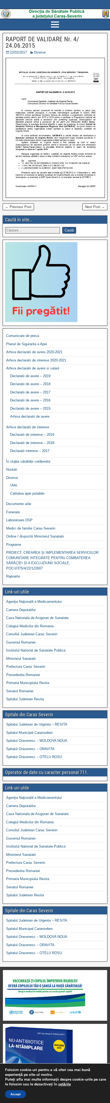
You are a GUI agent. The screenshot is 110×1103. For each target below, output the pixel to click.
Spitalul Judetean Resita (25, 699)
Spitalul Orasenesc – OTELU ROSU (34, 757)
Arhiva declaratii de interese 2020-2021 (36, 360)
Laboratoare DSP (19, 520)
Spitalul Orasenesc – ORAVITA (30, 749)
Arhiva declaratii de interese (27, 427)
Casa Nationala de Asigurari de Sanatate (37, 618)
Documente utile (18, 504)
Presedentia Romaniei (23, 675)
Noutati (11, 469)
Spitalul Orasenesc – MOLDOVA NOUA (36, 741)
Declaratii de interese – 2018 (32, 443)
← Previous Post (18, 207)
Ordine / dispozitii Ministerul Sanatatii (35, 536)
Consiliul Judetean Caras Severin (31, 634)
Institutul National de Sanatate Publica (35, 650)
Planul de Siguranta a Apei (26, 344)
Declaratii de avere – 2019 (30, 376)
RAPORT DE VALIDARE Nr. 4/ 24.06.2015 (42, 42)
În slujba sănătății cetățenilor (28, 461)
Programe (13, 545)
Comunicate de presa (22, 336)
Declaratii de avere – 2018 (30, 384)
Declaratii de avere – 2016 (30, 400)
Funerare (13, 512)
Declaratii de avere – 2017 (30, 392)
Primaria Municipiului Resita (27, 683)
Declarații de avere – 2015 (30, 408)
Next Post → (95, 207)
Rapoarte (13, 576)
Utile (13, 485)
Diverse (40, 52)
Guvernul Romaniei (21, 642)
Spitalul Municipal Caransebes (29, 733)
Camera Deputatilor (21, 610)
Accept (15, 1094)
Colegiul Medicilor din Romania (30, 626)
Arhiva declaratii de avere (29, 416)
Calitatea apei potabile (27, 493)
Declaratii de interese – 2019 (32, 435)
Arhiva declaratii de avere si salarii (32, 368)
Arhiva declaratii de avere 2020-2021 (34, 352)
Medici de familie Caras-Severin (30, 528)
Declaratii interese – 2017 (29, 451)
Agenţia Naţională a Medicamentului (34, 602)
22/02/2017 (18, 52)
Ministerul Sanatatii (21, 659)
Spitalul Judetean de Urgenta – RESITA (36, 724)
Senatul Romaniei (19, 691)
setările (64, 1084)
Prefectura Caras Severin (25, 667)
